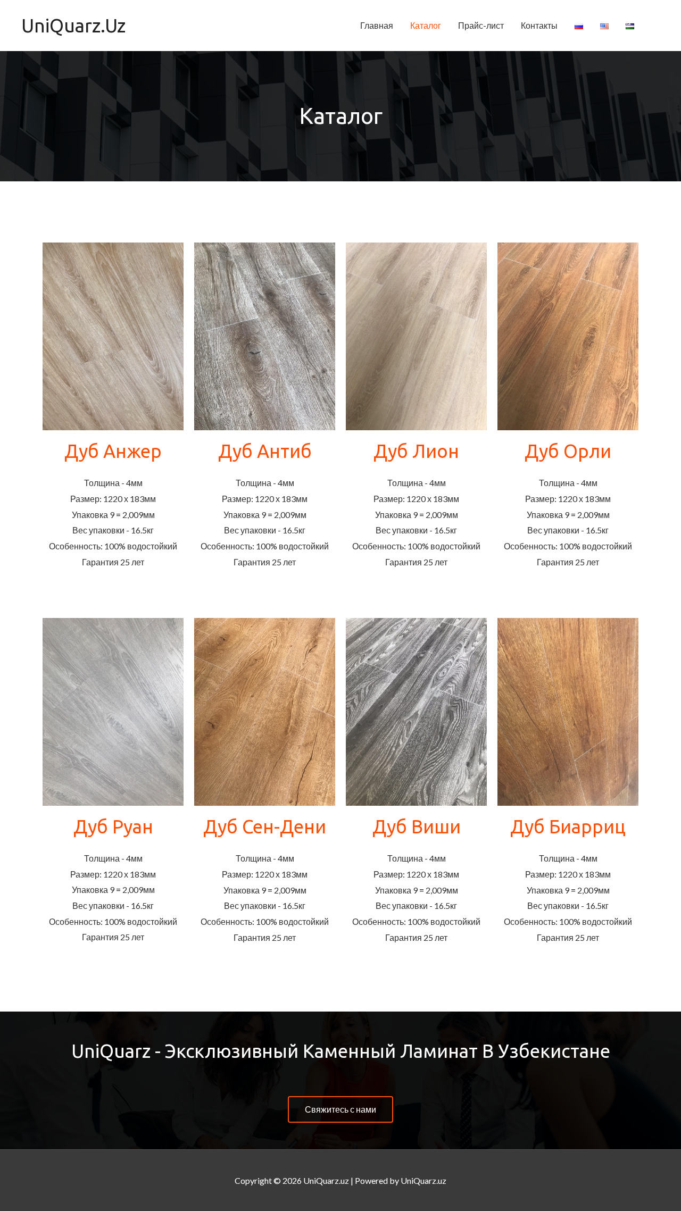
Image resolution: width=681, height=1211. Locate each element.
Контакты (539, 25)
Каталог (425, 25)
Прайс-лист (481, 25)
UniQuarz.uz (73, 25)
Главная (376, 25)
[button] (340, 1109)
